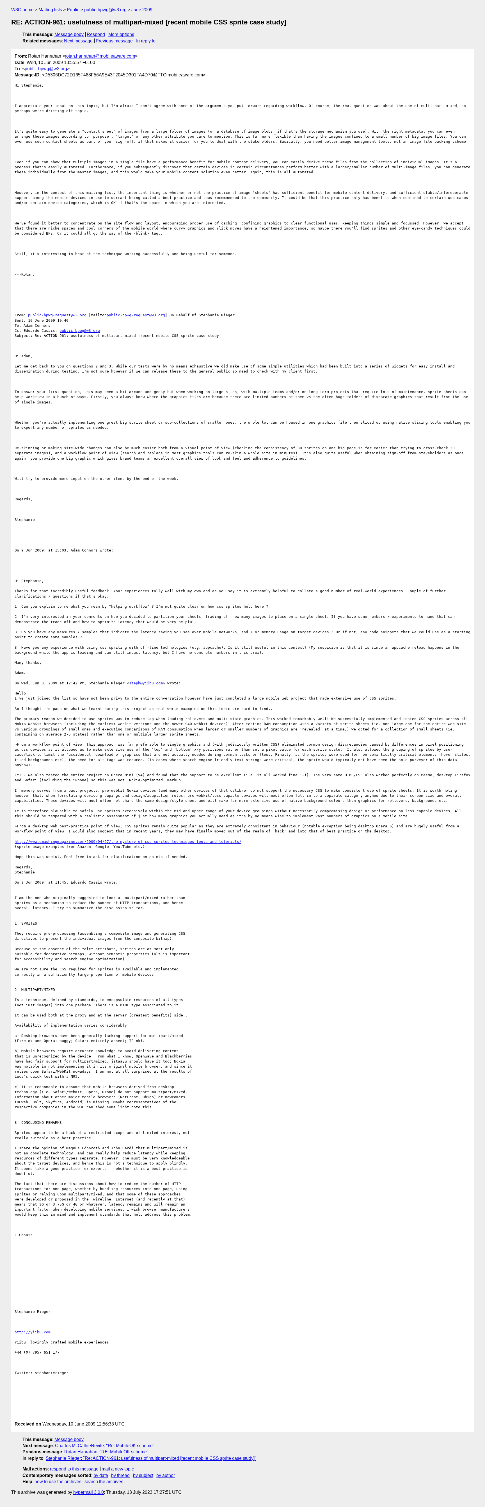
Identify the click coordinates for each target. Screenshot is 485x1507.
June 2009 (141, 9)
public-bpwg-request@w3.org (57, 315)
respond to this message (74, 1469)
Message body (69, 34)
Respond (96, 34)
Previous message (114, 40)
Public (73, 9)
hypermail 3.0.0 (88, 1492)
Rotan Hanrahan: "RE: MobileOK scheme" (106, 1451)
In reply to (145, 40)
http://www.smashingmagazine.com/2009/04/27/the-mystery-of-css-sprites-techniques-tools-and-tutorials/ (128, 841)
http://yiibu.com (33, 1332)
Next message (78, 40)
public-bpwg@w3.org (105, 9)
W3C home (22, 9)
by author (165, 1475)
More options (121, 34)
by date (100, 1475)
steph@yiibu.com (146, 683)
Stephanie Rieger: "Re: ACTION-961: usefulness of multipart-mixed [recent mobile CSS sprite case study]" (151, 1458)
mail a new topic (118, 1469)
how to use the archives (58, 1481)
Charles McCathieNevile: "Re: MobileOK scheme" (104, 1445)
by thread (120, 1475)
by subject (143, 1475)
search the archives (103, 1481)
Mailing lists (50, 9)
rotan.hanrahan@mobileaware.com (100, 56)
